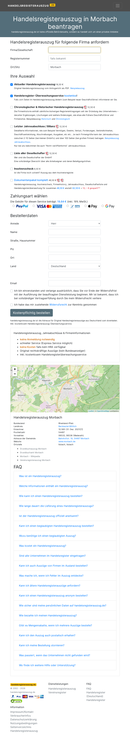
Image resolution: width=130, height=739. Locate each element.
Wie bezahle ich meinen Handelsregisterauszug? (48, 615)
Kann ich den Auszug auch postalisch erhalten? (47, 635)
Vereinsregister (57, 692)
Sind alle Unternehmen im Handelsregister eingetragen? (52, 555)
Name (13, 232)
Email (13, 283)
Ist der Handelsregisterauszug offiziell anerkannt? (48, 515)
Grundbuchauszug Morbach (33, 449)
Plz (12, 249)
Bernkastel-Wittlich (67, 426)
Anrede (14, 223)
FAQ (88, 688)
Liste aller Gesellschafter (35, 153)
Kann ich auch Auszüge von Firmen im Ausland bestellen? (53, 565)
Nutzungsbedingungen (23, 723)
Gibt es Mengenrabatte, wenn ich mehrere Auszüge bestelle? (55, 625)
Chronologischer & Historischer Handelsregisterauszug (54, 107)
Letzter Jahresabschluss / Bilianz (40, 126)
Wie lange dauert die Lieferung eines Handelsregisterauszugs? (56, 505)
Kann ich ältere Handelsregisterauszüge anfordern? (49, 585)
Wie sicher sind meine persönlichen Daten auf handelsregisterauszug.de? (62, 605)
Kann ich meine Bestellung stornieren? (41, 645)
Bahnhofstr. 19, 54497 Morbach (73, 438)
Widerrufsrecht (58, 304)
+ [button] (15, 369)
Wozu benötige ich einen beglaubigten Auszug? (47, 535)
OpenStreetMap (103, 411)
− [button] (15, 374)
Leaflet (91, 411)
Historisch (46, 119)
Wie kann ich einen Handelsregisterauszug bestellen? (50, 496)
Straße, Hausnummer (22, 240)
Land (13, 266)
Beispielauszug (77, 88)
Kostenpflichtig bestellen (31, 313)
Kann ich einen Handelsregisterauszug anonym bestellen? (53, 595)
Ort (12, 257)
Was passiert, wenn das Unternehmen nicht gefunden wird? (54, 655)
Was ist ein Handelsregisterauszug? (40, 476)
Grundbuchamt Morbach (31, 452)
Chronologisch (63, 119)
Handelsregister (95, 700)
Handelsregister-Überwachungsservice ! (45, 95)
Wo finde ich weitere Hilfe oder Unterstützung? (47, 665)
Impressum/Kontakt (21, 711)
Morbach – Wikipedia (30, 456)
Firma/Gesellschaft (21, 50)
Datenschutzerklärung (23, 719)
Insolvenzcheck (27, 168)
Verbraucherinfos (20, 715)
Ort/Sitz (15, 67)
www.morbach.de (66, 441)
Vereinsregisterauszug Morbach (35, 460)
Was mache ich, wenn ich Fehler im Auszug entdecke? (51, 575)
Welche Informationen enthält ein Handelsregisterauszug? (53, 486)
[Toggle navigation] (117, 6)
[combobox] (74, 50)
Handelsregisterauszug (31, 5)
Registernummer (20, 58)
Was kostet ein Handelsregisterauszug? (42, 545)
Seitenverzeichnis (20, 727)
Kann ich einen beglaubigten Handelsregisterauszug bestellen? (56, 525)
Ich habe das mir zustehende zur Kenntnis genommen (55, 304)
